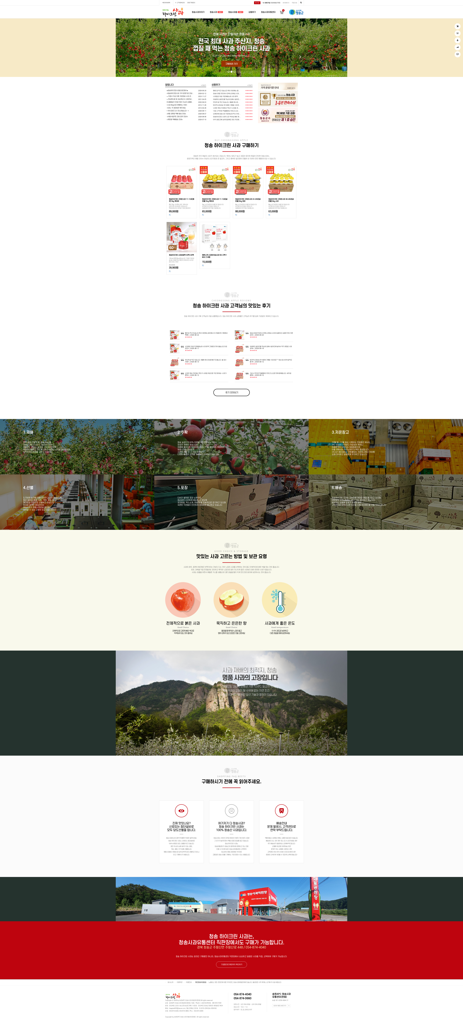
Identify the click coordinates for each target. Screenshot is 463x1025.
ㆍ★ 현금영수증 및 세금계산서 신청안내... (179, 99)
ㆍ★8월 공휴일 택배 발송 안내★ (175, 114)
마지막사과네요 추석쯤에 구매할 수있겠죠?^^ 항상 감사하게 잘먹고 (271, 360)
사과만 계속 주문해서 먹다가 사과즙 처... (226, 108)
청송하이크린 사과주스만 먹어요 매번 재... (227, 117)
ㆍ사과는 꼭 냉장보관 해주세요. (175, 108)
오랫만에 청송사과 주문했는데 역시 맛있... (227, 114)
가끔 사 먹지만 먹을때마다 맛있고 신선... (226, 111)
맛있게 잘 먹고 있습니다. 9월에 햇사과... (226, 102)
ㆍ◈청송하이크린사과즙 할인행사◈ (176, 90)
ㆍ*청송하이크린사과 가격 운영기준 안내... (179, 93)
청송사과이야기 (198, 12)
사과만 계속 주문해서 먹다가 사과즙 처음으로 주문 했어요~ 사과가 (205, 373)
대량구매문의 (191, 3)
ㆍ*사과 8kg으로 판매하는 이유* (176, 105)
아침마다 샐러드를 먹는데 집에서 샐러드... (227, 99)
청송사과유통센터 (268, 12)
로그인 (257, 3)
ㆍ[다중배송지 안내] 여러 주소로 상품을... (179, 102)
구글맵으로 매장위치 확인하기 (231, 964)
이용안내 (188, 982)
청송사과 (214, 12)
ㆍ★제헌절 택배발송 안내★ (174, 119)
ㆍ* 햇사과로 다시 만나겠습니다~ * (177, 111)
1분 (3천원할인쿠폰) (271, 3)
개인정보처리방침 (200, 982)
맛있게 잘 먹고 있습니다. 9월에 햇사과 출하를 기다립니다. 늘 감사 (205, 360)
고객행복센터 (181, 3)
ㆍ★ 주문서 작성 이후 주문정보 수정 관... (178, 96)
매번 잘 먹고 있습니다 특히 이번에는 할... (226, 91)
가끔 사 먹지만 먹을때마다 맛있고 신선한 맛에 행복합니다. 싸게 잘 (270, 373)
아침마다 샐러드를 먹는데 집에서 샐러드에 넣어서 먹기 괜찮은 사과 (271, 346)
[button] (229, 72)
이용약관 (179, 982)
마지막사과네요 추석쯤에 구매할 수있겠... (226, 105)
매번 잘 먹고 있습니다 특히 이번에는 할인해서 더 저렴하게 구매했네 (206, 333)
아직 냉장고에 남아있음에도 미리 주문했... (227, 120)
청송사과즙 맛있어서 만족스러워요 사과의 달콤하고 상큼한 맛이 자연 (271, 333)
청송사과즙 (233, 12)
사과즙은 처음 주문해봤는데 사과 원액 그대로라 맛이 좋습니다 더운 (206, 346)
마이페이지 (286, 3)
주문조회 (294, 3)
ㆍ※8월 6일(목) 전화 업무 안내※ (176, 117)
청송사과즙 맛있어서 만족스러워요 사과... (226, 93)
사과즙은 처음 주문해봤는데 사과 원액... (226, 96)
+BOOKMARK (166, 3)
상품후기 (252, 12)
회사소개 (170, 982)
